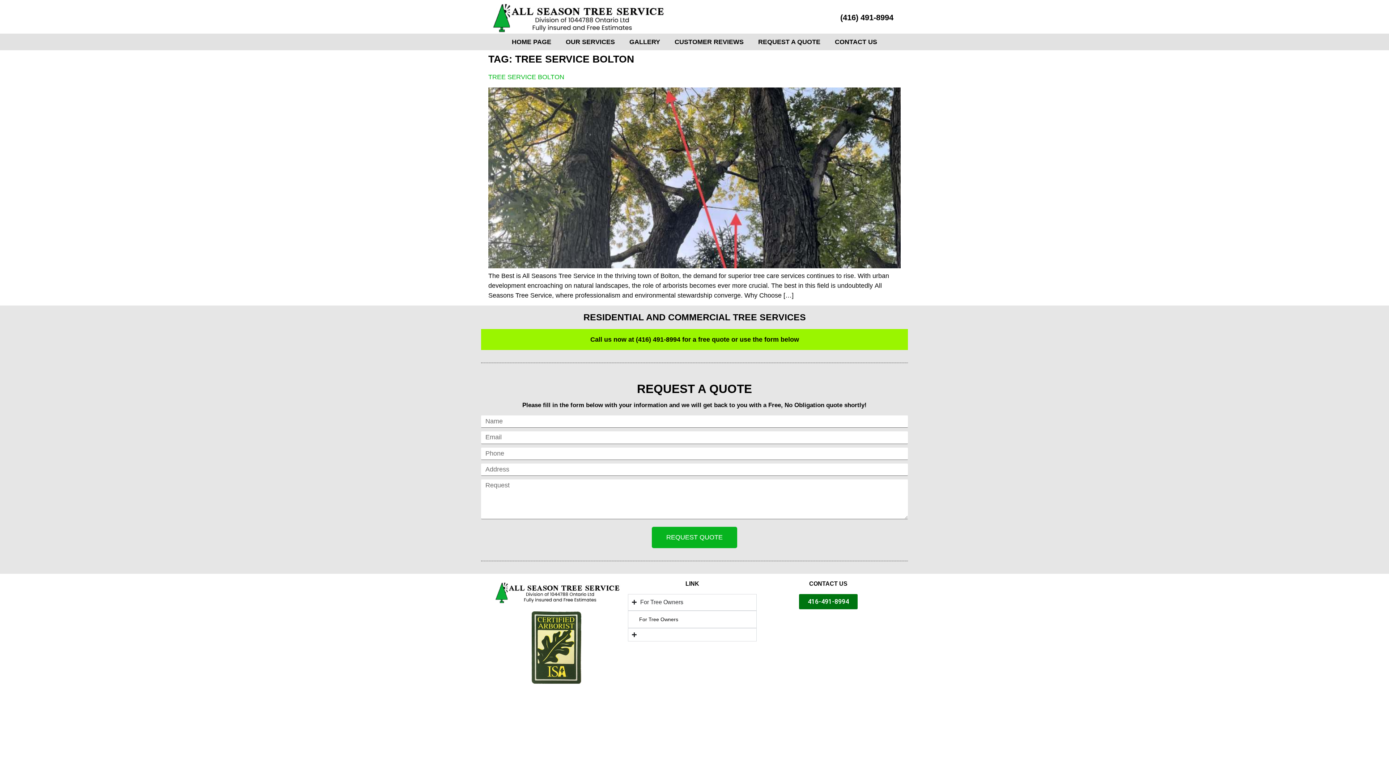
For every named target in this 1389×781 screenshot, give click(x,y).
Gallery (644, 42)
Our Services (590, 42)
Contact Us (856, 42)
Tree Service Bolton (526, 77)
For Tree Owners (658, 619)
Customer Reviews (709, 42)
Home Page (531, 42)
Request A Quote (789, 42)
